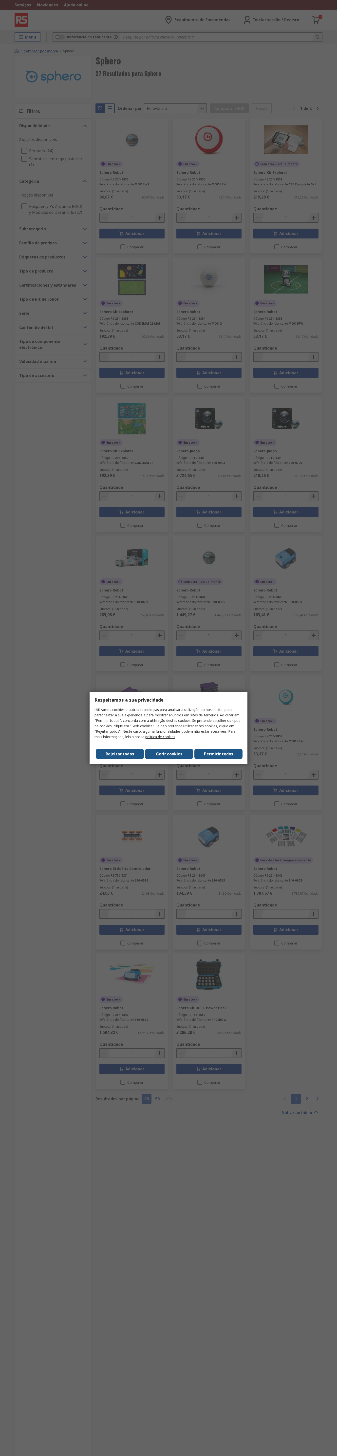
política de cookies (160, 736)
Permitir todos (218, 754)
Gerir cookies (169, 754)
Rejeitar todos (120, 754)
